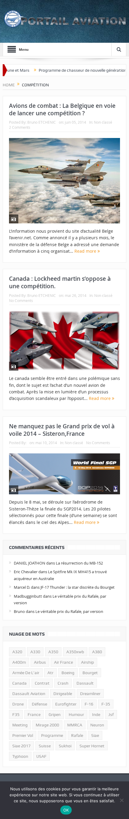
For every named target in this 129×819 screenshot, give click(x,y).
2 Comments (19, 127)
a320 (17, 651)
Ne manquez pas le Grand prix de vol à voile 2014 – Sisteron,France (62, 430)
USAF (41, 756)
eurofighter (65, 704)
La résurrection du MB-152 (79, 563)
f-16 (89, 704)
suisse (45, 745)
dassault (85, 683)
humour (76, 714)
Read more (86, 251)
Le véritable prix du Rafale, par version (69, 611)
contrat (42, 683)
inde (96, 714)
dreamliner (90, 693)
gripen (55, 714)
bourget (90, 672)
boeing (68, 672)
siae (95, 735)
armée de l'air (25, 672)
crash (63, 683)
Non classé (103, 122)
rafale (77, 735)
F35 (16, 714)
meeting (20, 725)
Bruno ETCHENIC (41, 122)
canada (19, 683)
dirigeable (62, 693)
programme (52, 735)
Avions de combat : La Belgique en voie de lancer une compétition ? (62, 109)
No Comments (21, 300)
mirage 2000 (47, 725)
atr (50, 672)
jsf (111, 714)
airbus (40, 662)
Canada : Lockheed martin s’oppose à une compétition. (60, 282)
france (34, 714)
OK (66, 810)
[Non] (121, 800)
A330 (35, 651)
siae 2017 (21, 745)
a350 (53, 651)
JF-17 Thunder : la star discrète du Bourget (77, 587)
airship (87, 662)
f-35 (105, 704)
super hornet (92, 745)
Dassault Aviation (28, 693)
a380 (97, 651)
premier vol (22, 735)
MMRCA (74, 725)
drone (18, 704)
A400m (19, 662)
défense (39, 704)
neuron (97, 725)
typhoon (20, 756)
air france (63, 662)
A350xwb (75, 651)
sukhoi (65, 745)
